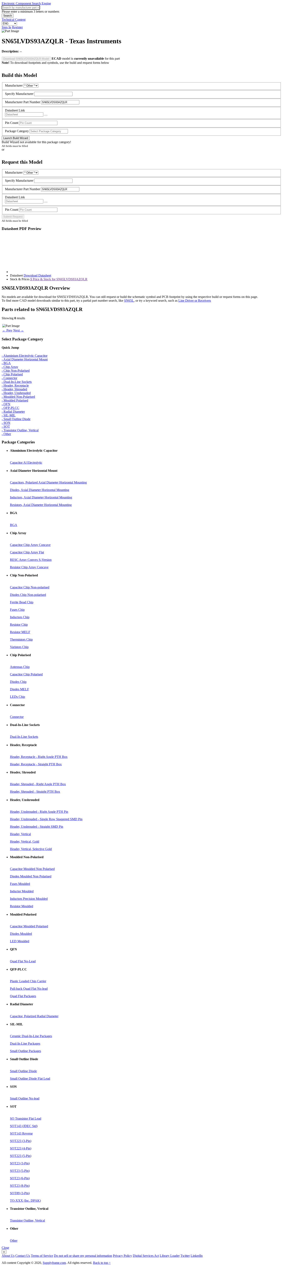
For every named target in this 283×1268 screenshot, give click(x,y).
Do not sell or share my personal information (83, 1255)
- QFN (6, 404)
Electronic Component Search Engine (26, 3)
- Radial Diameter (13, 411)
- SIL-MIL (9, 415)
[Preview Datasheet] (45, 115)
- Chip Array (10, 367)
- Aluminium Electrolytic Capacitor (24, 355)
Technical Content (13, 19)
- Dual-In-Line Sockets (17, 382)
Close (5, 1247)
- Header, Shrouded (14, 389)
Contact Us (22, 1255)
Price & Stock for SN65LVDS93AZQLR (58, 279)
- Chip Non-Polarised (16, 370)
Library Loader (170, 1255)
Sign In (6, 27)
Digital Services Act (146, 1255)
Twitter (185, 1255)
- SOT (6, 426)
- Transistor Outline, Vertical (20, 430)
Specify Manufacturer (19, 94)
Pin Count (11, 123)
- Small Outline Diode (16, 419)
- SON (6, 423)
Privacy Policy (122, 1255)
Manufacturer (14, 85)
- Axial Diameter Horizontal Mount (25, 359)
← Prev (7, 330)
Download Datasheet (37, 275)
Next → (18, 330)
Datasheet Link (15, 110)
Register (17, 27)
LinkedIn (197, 1255)
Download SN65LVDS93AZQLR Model (26, 58)
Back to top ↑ (102, 1262)
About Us (8, 1255)
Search (7, 15)
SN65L (129, 300)
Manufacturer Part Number (22, 102)
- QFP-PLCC (10, 408)
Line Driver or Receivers (194, 300)
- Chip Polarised (12, 374)
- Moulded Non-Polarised (18, 396)
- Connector (9, 378)
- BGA (6, 363)
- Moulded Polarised (15, 400)
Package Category (17, 131)
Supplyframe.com (54, 1262)
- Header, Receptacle (15, 385)
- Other (6, 434)
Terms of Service (42, 1255)
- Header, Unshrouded (16, 393)
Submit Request (13, 216)
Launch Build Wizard (15, 138)
